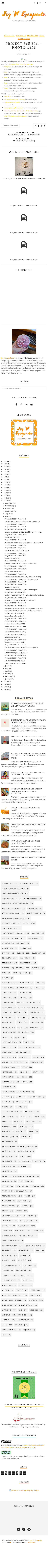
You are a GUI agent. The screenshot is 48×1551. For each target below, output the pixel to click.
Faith (20, 1027)
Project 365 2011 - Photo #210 (15, 527)
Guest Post (19, 1062)
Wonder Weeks (23, 1320)
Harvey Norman (8, 1067)
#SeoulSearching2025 (11, 908)
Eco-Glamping (34, 1012)
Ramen (30, 1216)
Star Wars (6, 1260)
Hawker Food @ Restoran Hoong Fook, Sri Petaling (23, 577)
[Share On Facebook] (38, 126)
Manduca (6, 1131)
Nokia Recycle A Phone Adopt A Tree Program (21, 590)
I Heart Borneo (8, 1082)
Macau (16, 1122)
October (8, 508)
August (8, 514)
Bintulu (23, 948)
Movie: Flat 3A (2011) (12, 587)
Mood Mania (23, 1151)
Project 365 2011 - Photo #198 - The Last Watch (21, 579)
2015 (5, 490)
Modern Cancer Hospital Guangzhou (17, 1146)
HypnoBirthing (8, 1077)
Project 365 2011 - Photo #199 (15, 574)
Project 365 (32, 35)
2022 (5, 472)
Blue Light (36, 953)
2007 (5, 689)
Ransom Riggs (7, 1221)
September (9, 511)
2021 (5, 474)
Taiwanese (23, 1285)
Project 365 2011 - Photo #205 (15, 548)
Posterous (21, 35)
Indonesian (6, 1087)
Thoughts (17, 1295)
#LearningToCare (9, 898)
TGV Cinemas (7, 1285)
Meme (31, 1131)
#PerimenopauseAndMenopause (15, 903)
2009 (5, 684)
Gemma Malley (8, 1052)
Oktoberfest (7, 1171)
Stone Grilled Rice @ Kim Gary (15, 626)
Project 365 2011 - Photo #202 (15, 561)
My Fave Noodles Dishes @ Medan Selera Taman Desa (24, 595)
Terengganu (35, 1290)
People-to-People (9, 1196)
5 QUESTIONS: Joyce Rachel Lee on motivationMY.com (24, 608)
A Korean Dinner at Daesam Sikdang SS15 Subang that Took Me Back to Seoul (29, 755)
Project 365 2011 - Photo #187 (15, 634)
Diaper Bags (7, 1008)
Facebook (6, 1027)
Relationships (23, 1226)
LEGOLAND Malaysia (10, 1112)
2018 (5, 482)
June (7, 666)
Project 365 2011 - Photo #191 (15, 613)
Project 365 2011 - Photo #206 (15, 545)
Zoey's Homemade (9, 1330)
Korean (5, 1107)
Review (4, 1231)
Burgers (5, 968)
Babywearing (33, 938)
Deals (32, 1003)
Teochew (19, 1290)
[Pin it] (44, 126)
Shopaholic (7, 1250)
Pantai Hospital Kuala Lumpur (14, 1191)
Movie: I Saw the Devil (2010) (15, 624)
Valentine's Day (25, 1305)
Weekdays (6, 1315)
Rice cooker (20, 1231)
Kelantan (6, 1102)
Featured (34, 1027)
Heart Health (7, 1072)
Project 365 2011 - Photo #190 (15, 619)
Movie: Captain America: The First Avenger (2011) (22, 522)
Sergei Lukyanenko (33, 1246)
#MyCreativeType (30, 898)
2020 (5, 477)
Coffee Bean (7, 993)
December (9, 503)
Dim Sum (21, 1008)
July (6, 516)
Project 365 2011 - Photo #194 (15, 598)
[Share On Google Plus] (42, 126)
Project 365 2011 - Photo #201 (15, 566)
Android (35, 933)
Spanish (23, 1255)
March (7, 674)
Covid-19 (5, 1003)
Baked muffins (8, 943)
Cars (25, 973)
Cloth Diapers (8, 988)
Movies (22, 1156)
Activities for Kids (9, 928)
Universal (33, 1300)
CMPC (4, 973)
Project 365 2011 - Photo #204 (15, 553)
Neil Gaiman (24, 1161)
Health (24, 1067)
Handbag (34, 1062)
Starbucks (22, 1260)
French (27, 1042)
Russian (35, 1231)
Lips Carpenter (8, 1117)
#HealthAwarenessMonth (12, 893)
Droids (35, 1008)
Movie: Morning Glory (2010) (15, 661)
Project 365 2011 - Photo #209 (15, 529)
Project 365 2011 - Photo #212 (15, 519)
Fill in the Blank (9, 1032)
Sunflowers (21, 1270)
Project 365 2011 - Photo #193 (15, 603)
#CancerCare (7, 884)
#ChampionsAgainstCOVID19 (13, 889)
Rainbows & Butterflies (12, 1216)
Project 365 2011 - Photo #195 (15, 592)
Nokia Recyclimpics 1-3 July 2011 (16, 653)
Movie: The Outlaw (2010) (14, 571)
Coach (37, 988)
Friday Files (6, 1047)
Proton (25, 1206)
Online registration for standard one (18, 1176)
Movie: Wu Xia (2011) (12, 537)
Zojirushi (27, 1330)
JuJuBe (19, 1097)
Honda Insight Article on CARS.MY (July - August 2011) (24, 542)
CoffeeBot (23, 993)
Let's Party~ (29, 1112)
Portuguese (22, 1201)
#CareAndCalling (26, 884)
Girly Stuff (9, 35)
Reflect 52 (6, 1226)
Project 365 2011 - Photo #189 (15, 621)
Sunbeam (5, 1270)
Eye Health (35, 1022)
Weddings (34, 1310)
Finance (25, 1032)
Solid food (6, 1255)
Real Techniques (26, 1221)
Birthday (6, 953)
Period (27, 1196)
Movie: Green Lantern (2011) (15, 642)
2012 (5, 498)
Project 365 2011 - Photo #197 (15, 582)
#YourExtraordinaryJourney (14, 918)
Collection (7, 998)
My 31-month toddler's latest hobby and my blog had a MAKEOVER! (26, 791)
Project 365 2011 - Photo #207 (15, 540)
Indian (25, 1082)
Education (6, 1017)
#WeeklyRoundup (34, 913)
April (7, 671)
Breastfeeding (26, 963)
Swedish (26, 1280)
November (9, 506)
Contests (23, 998)
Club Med (24, 988)
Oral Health (7, 1181)
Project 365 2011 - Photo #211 (15, 524)
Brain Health (25, 958)
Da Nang (20, 1003)
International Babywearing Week (16, 1092)
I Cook (24, 1077)
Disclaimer (31, 1542)
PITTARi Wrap (24, 1181)
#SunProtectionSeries (11, 913)
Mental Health (8, 1136)
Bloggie (20, 953)
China (38, 983)
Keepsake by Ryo (34, 1097)
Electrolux (36, 1017)
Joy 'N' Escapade (36, 1540)
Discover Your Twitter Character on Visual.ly (20, 564)
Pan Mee (5, 1186)
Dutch (4, 1012)
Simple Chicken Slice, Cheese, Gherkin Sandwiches (23, 611)
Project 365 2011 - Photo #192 (15, 605)
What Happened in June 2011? (15, 663)
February (8, 676)
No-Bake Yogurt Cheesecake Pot (27, 737)
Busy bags (36, 968)
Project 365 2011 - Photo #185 (15, 645)
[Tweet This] (36, 126)
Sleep (38, 1250)
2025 (5, 464)
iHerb (4, 1335)
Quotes (19, 1211)
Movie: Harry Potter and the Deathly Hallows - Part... (23, 532)
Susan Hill (6, 1275)
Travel (32, 1295)
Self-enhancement (9, 1246)
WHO (20, 1310)
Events (19, 1022)
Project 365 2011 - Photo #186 (15, 640)
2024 (5, 466)
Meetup (19, 1131)
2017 (5, 485)
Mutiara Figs (7, 1161)
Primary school (8, 1206)
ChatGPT (5, 978)
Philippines (6, 1201)
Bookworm (6, 958)
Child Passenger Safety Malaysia (15, 983)
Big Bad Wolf (7, 948)
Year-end (18, 1325)
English (5, 1022)
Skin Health (23, 1250)
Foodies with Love (9, 1042)
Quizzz (5, 1211)
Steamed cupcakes (9, 1265)
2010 (5, 682)
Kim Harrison (21, 1102)
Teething (5, 1290)
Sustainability (23, 1275)
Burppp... (20, 968)
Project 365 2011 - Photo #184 (15, 650)
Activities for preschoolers (13, 933)
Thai (4, 1295)
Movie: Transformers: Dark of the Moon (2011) (21, 648)
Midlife (24, 1136)
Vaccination (7, 1305)
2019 (5, 480)
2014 (5, 493)
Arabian (5, 938)
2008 (5, 687)
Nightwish (6, 1166)
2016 (5, 487)
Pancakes (20, 1186)
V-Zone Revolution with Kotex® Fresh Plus (20, 600)
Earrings (17, 1012)
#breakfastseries (9, 923)
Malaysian (6, 1127)
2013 (5, 495)
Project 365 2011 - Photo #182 (15, 658)
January (8, 679)
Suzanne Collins (9, 1280)
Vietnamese (6, 1310)
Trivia (4, 1300)
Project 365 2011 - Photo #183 (15, 655)
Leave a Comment (10, 126)
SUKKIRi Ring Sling (9, 1236)
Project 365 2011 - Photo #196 (15, 585)
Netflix (38, 1161)
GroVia (5, 1062)
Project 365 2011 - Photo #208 (15, 535)
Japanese (5, 1097)
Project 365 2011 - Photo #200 (15, 569)
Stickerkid (28, 1265)
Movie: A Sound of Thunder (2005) (17, 550)
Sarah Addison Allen (11, 1241)
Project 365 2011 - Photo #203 (15, 556)
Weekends (22, 1315)
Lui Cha (24, 1117)
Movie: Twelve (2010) (12, 637)
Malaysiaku (30, 1122)
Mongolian (7, 1151)
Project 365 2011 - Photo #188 (15, 629)
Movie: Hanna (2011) (12, 558)
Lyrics (36, 1117)
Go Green (22, 1057)
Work (4, 1325)
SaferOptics (28, 1236)
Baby (17, 938)
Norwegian (21, 1166)
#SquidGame (33, 908)
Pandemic (35, 1186)
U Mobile (18, 1300)
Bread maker (7, 963)
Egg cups (21, 1017)
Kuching (19, 1107)
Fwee (21, 1047)
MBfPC (4, 1122)
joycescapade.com (8, 358)
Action (26, 923)
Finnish (5, 1037)
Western (5, 1320)
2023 (5, 469)
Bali (23, 943)
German (23, 1052)
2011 (5, 501)
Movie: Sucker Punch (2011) (14, 616)
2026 (5, 461)
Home (22, 1072)
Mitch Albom (7, 1141)
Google (36, 1057)
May (7, 668)
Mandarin (23, 1127)
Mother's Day (7, 1156)
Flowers (18, 1037)
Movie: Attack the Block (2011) (15, 632)
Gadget (32, 1047)
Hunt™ (35, 1072)
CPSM (15, 973)
